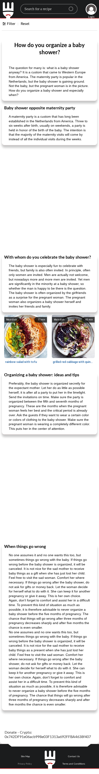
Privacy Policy (25, 764)
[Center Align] (72, 6)
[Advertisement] (49, 199)
